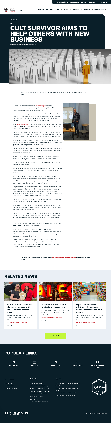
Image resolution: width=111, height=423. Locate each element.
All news (55, 335)
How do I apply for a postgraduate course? (67, 389)
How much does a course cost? (66, 393)
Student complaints (36, 396)
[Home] (9, 12)
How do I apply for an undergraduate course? (67, 384)
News (14, 19)
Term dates (33, 399)
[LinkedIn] (14, 413)
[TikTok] (18, 413)
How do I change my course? (65, 395)
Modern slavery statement (38, 394)
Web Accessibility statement (39, 402)
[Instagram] (10, 413)
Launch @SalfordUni (22, 124)
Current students (61, 2)
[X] (22, 413)
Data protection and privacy (39, 386)
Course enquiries (9, 386)
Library (83, 2)
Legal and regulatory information (40, 391)
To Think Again (41, 106)
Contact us (103, 2)
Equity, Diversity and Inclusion (39, 388)
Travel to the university (11, 388)
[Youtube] (27, 413)
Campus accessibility (36, 383)
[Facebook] (6, 413)
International (74, 2)
